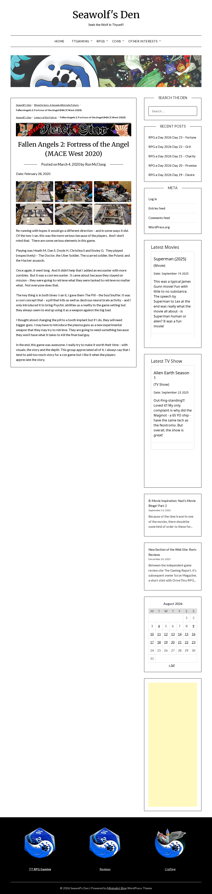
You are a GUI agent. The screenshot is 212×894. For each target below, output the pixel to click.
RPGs (100, 41)
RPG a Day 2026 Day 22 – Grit (169, 146)
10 (152, 634)
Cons (116, 41)
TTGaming (80, 41)
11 (159, 634)
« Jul (172, 665)
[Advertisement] (172, 745)
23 (193, 642)
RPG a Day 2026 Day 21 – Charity (172, 156)
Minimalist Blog (117, 888)
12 (166, 634)
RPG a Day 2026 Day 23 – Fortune (172, 137)
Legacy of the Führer (45, 117)
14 (180, 634)
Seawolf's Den (106, 14)
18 (159, 642)
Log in (152, 199)
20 (173, 642)
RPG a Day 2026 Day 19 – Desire (171, 175)
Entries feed (156, 208)
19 (166, 642)
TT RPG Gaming (40, 869)
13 (173, 634)
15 (186, 634)
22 (186, 642)
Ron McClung (95, 164)
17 (152, 642)
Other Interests (143, 41)
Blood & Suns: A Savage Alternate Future (56, 105)
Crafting (170, 869)
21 (180, 642)
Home (59, 41)
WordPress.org (159, 227)
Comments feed (159, 218)
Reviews (105, 869)
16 (193, 634)
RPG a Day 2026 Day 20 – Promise (172, 165)
